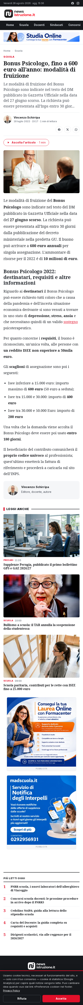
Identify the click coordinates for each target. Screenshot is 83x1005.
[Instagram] (78, 3)
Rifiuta (21, 998)
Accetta (61, 998)
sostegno (71, 321)
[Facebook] (72, 3)
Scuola (24, 24)
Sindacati (56, 24)
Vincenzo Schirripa (27, 117)
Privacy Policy (11, 990)
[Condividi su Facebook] (59, 129)
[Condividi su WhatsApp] (76, 129)
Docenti (39, 24)
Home (10, 24)
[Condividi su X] (67, 129)
